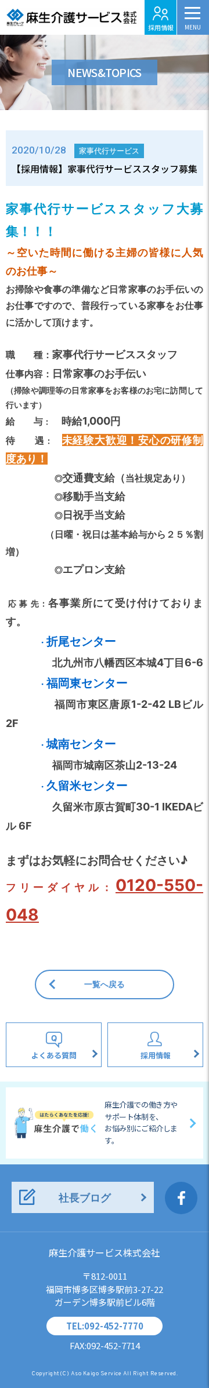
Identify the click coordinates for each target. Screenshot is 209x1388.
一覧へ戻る (104, 984)
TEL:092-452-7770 (104, 1326)
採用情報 (161, 27)
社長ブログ (85, 1198)
